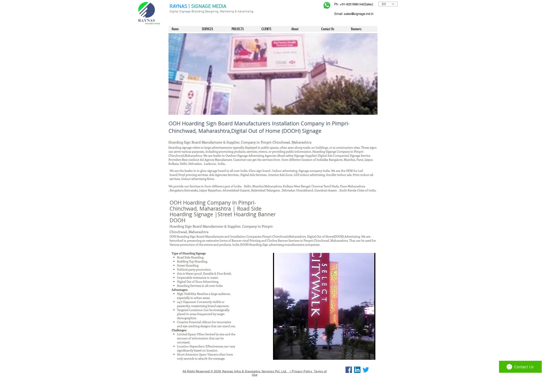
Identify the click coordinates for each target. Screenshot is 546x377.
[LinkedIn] (357, 370)
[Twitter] (366, 370)
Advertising (245, 11)
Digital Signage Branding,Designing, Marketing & (204, 11)
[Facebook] (349, 370)
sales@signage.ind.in (358, 14)
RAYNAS (178, 7)
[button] (273, 74)
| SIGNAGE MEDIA (207, 7)
